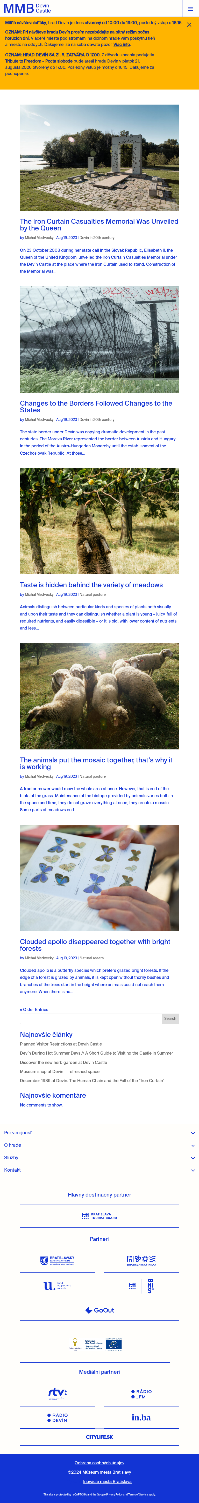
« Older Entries (34, 1010)
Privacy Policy (114, 1494)
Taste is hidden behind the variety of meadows (92, 585)
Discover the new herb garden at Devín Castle (63, 1063)
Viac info (121, 45)
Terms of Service (138, 1494)
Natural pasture (93, 595)
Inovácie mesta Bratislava (107, 1482)
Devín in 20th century (97, 238)
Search (170, 1019)
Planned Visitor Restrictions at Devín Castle (61, 1044)
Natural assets (92, 958)
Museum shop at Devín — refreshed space (60, 1072)
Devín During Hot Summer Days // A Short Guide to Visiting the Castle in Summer (96, 1053)
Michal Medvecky (39, 238)
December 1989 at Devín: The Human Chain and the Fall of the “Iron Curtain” (92, 1081)
